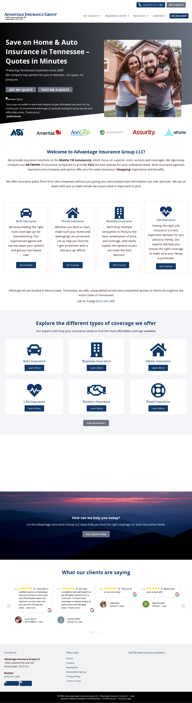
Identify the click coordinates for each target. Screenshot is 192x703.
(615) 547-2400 (105, 301)
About (69, 658)
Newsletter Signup (76, 672)
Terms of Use (73, 681)
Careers (70, 663)
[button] (150, 4)
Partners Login (124, 698)
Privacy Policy (73, 676)
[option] (17, 132)
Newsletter (72, 667)
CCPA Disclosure (109, 698)
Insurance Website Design (72, 698)
